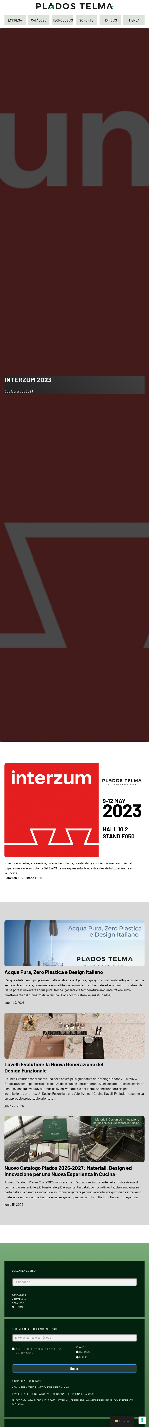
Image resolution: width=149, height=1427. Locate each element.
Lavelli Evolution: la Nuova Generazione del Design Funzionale (53, 1067)
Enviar (74, 1368)
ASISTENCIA (19, 1299)
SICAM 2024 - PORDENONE (27, 1380)
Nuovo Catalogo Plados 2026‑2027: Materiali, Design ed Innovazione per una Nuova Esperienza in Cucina (68, 1171)
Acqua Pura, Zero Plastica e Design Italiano (53, 972)
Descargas (19, 1295)
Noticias (17, 1307)
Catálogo (18, 1303)
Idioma (80, 1347)
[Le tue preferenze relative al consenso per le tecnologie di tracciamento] (142, 1420)
